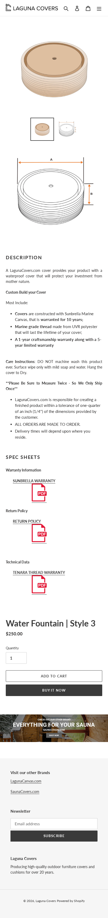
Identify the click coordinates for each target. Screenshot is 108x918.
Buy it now (54, 690)
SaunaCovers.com (24, 791)
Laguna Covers (46, 901)
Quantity (12, 648)
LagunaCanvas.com (25, 781)
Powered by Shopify (71, 901)
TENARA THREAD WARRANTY (39, 572)
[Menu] (99, 8)
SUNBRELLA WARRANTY (34, 481)
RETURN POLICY (27, 521)
